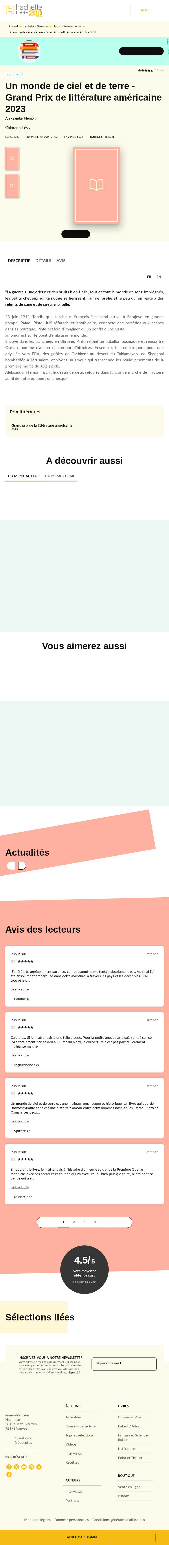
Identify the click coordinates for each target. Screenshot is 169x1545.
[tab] (19, 261)
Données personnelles (71, 1520)
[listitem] (9, 1467)
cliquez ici (74, 1372)
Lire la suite (20, 989)
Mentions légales (37, 1520)
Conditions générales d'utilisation (118, 1520)
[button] (141, 51)
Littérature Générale (36, 26)
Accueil (13, 26)
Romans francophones (67, 26)
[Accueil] (23, 10)
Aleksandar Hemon (20, 118)
